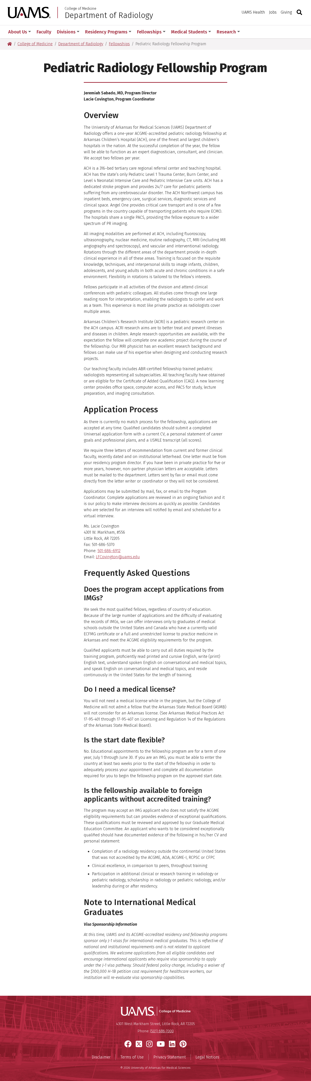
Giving (286, 12)
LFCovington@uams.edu (118, 556)
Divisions (66, 32)
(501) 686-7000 (162, 1031)
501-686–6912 (108, 550)
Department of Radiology (109, 15)
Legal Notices (207, 1057)
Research (226, 32)
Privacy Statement (169, 1057)
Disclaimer (101, 1057)
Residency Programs (106, 32)
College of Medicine (80, 8)
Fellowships (149, 32)
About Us (17, 32)
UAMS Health (253, 12)
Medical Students (189, 32)
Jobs (273, 12)
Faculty (43, 32)
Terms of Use (132, 1057)
